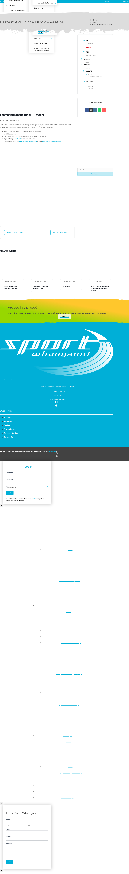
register (34, 498)
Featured (87, 68)
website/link (17, 139)
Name (8, 820)
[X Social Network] (91, 110)
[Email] (104, 110)
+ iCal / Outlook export (60, 232)
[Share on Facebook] (87, 110)
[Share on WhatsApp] (99, 110)
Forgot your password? (41, 487)
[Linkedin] (95, 110)
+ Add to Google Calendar (15, 232)
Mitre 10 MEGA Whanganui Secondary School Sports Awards (100, 288)
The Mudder (66, 286)
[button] (56, 400)
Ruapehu (87, 63)
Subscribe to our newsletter (21, 313)
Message (9, 843)
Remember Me (12, 487)
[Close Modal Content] (1, 505)
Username (9, 473)
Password (9, 480)
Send (9, 862)
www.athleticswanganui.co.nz (28, 141)
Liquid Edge (52, 451)
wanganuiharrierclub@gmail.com (52, 141)
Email (8, 829)
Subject (9, 836)
